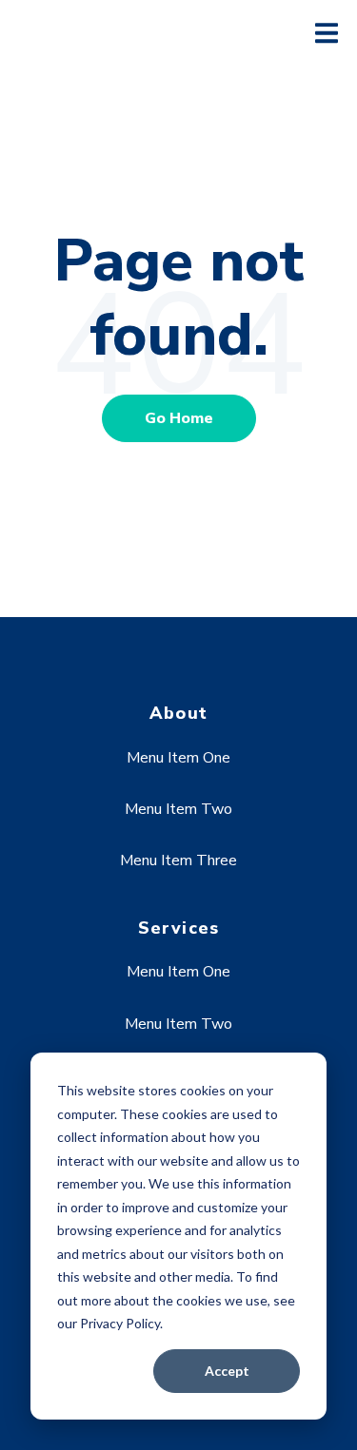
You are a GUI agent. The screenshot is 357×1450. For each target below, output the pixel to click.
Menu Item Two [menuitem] (178, 809)
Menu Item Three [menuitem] (178, 860)
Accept (227, 1371)
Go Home (179, 418)
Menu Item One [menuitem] (178, 757)
